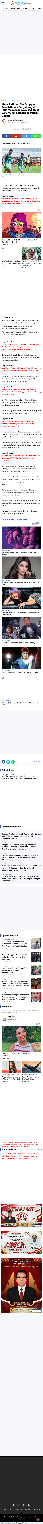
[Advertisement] (21, 32)
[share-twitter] (8, 762)
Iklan (10, 1509)
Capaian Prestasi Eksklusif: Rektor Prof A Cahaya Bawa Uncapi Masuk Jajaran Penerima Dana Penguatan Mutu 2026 (21, 836)
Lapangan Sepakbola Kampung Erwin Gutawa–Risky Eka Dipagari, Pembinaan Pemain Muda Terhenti (19, 327)
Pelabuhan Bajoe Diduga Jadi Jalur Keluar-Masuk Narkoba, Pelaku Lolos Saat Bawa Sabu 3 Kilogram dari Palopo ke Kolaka (21, 868)
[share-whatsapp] (13, 762)
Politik (25, 8)
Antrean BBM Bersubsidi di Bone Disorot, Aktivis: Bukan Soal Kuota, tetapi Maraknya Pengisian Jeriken (15, 983)
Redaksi (5, 1509)
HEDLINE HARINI (8, 519)
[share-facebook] (3, 762)
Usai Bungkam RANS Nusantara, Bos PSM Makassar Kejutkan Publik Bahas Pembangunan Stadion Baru (20, 333)
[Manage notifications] (38, 1519)
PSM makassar (22, 519)
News (13, 8)
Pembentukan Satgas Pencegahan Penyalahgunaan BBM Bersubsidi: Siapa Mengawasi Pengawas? (15, 997)
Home (4, 100)
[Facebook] (7, 136)
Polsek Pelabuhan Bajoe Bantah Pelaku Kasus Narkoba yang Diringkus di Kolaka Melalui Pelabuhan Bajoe (20, 857)
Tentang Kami (18, 1509)
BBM (4, 992)
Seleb (39, 8)
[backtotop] (21, 1514)
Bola (18, 8)
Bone (5, 952)
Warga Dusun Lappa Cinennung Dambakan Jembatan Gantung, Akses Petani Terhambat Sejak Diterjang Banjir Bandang (20, 321)
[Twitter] (26, 136)
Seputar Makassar (10, 939)
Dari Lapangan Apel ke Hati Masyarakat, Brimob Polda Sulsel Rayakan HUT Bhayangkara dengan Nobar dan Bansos (21, 878)
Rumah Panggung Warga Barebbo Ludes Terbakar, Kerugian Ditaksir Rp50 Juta (15, 957)
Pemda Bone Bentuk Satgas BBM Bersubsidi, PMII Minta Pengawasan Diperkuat (15, 970)
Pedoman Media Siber (32, 1509)
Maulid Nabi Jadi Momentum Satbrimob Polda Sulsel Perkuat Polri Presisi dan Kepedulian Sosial (15, 944)
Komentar (36, 762)
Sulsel (32, 8)
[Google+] (17, 136)
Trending (5, 8)
